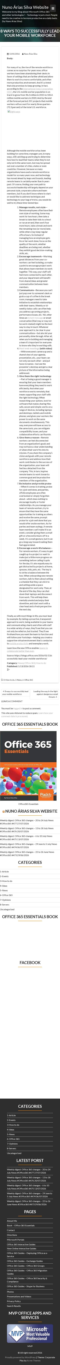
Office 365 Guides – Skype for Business (26, 1286)
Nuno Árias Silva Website (25, 7)
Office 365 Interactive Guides (21, 1244)
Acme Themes (34, 1360)
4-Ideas (3, 885)
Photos (10, 1291)
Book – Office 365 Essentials (21, 1225)
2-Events (4, 876)
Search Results (14, 1306)
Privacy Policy (14, 1301)
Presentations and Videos (19, 1296)
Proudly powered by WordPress (20, 1357)
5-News (4, 890)
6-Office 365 (6, 895)
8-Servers (4, 904)
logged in (17, 708)
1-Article (4, 871)
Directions (12, 1235)
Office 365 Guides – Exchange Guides (25, 1261)
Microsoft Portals (15, 1239)
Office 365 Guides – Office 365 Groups (26, 1265)
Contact (11, 1230)
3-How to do (6, 881)
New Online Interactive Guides (21, 1248)
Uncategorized (7, 909)
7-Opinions (5, 899)
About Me (12, 1220)
